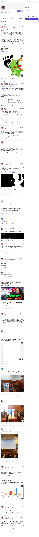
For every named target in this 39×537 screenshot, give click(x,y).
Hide (22, 233)
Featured (20, 18)
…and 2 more (13, 193)
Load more (12, 528)
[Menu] (23, 11)
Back (3, 1)
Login (32, 21)
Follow (19, 11)
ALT (22, 75)
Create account (31, 18)
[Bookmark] (17, 43)
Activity (4, 18)
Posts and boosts (4, 21)
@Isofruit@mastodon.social (5, 12)
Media (12, 18)
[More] (23, 43)
